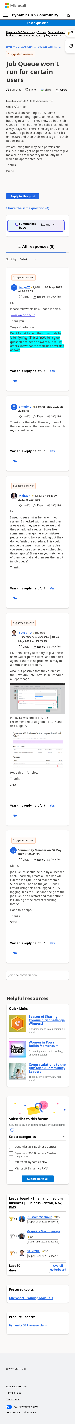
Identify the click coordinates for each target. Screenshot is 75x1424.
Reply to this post (23, 196)
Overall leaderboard (57, 1267)
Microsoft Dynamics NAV (31, 1162)
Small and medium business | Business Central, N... (37, 34)
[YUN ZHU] (14, 633)
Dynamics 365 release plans (28, 1325)
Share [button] (48, 89)
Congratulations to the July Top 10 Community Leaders (47, 1068)
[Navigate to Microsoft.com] (15, 5)
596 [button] (58, 1216)
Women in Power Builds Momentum (44, 1044)
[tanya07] (14, 287)
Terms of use (13, 1392)
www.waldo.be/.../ (23, 315)
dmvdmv (44, 101)
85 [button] (52, 101)
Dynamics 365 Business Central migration (36, 1155)
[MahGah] (14, 496)
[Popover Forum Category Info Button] (12, 1129)
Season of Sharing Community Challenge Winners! (47, 1020)
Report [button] (63, 89)
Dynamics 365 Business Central (36, 1146)
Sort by (11, 259)
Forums (41, 32)
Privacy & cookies (16, 1386)
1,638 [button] (36, 287)
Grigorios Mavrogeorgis (43, 1231)
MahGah (24, 495)
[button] (68, 15)
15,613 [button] (37, 495)
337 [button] (46, 1251)
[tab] (36, 248)
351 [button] (31, 1236)
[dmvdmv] (14, 407)
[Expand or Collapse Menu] (6, 15)
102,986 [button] (40, 633)
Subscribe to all (37, 1179)
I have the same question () (27, 208)
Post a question (37, 23)
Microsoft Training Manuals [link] (31, 1298)
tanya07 (24, 287)
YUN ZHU (25, 633)
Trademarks (13, 1399)
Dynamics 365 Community (35, 15)
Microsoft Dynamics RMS (31, 1168)
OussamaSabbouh (39, 1217)
